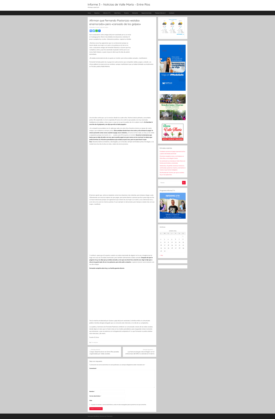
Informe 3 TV (106, 13)
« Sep (161, 255)
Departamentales (146, 13)
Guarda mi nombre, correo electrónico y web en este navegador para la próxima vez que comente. (118, 404)
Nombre (92, 391)
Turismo (126, 13)
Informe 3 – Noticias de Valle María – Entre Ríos (119, 4)
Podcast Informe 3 (160, 13)
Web (90, 400)
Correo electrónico (95, 396)
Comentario (93, 368)
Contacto (171, 13)
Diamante (135, 13)
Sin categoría (94, 342)
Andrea (106, 27)
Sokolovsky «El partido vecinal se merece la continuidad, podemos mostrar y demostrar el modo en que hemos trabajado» (172, 168)
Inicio (89, 13)
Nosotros (96, 13)
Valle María (117, 13)
